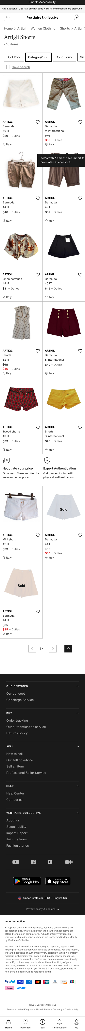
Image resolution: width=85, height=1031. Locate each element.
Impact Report (16, 833)
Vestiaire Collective (23, 813)
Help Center (15, 793)
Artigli (21, 28)
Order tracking (17, 720)
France (10, 1009)
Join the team (16, 839)
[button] (77, 17)
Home (8, 28)
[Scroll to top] (68, 648)
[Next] (53, 648)
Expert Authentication (59, 468)
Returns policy (17, 733)
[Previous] (32, 648)
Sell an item (15, 766)
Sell (10, 746)
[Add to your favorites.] (37, 122)
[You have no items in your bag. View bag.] (77, 17)
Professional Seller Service (26, 772)
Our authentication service (26, 726)
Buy (9, 713)
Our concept (15, 693)
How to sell (14, 753)
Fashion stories (17, 845)
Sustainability (16, 826)
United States (43, 1009)
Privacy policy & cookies (41, 909)
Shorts (65, 28)
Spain (68, 1009)
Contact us (14, 799)
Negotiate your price (18, 468)
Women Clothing (43, 28)
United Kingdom (25, 1009)
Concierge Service (20, 699)
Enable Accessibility (42, 2)
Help (10, 786)
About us (13, 820)
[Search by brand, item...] (8, 17)
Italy (76, 1009)
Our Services (17, 686)
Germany (57, 1009)
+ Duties (14, 136)
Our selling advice (19, 760)
